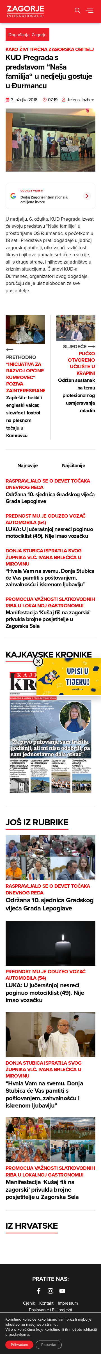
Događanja (18, 34)
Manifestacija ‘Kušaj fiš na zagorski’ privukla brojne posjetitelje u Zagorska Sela (50, 613)
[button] (89, 11)
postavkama (19, 1334)
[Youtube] (62, 1291)
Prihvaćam (19, 1345)
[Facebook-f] (39, 1291)
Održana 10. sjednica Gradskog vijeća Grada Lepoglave (50, 491)
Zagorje (39, 34)
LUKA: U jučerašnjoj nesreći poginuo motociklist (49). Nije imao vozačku (49, 526)
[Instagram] (50, 1291)
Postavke (48, 1345)
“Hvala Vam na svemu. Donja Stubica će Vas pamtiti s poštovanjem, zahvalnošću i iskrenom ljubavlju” (50, 568)
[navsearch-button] (78, 11)
